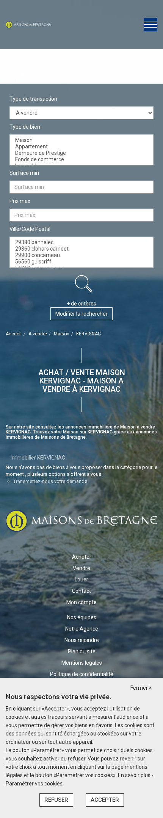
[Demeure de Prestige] (81, 153)
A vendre (37, 334)
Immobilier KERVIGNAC (38, 458)
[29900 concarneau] (81, 255)
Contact (81, 591)
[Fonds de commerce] (81, 159)
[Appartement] (81, 146)
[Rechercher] (83, 283)
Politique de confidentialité (81, 674)
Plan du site (82, 651)
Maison (61, 334)
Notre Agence (81, 629)
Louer (81, 579)
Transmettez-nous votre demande (50, 481)
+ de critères (81, 304)
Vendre (81, 568)
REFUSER (56, 799)
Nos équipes (81, 617)
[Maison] (81, 140)
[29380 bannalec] (81, 242)
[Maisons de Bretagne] (28, 24)
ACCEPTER (105, 799)
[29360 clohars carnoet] (81, 249)
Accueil (14, 334)
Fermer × (141, 688)
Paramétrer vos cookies (34, 784)
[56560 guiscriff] (81, 262)
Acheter (81, 557)
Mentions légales (81, 663)
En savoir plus (135, 775)
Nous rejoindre (81, 640)
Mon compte (81, 602)
